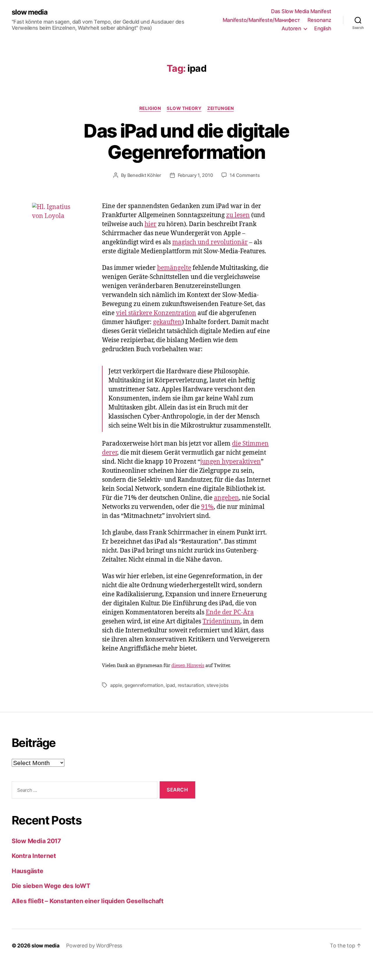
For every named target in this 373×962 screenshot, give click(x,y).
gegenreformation (143, 685)
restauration (191, 685)
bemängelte (174, 268)
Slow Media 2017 (36, 841)
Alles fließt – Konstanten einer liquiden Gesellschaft (87, 901)
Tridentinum (221, 621)
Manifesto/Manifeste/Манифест (261, 20)
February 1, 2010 (195, 175)
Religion (150, 108)
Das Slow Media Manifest (301, 11)
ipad (170, 685)
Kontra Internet (34, 855)
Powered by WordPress (94, 945)
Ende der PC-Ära (230, 612)
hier (150, 224)
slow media (29, 12)
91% (207, 507)
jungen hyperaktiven (230, 462)
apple (116, 685)
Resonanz (319, 20)
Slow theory (184, 108)
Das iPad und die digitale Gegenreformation (186, 141)
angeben (226, 498)
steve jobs (218, 685)
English (322, 28)
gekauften (167, 322)
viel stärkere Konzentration (156, 313)
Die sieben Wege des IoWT (51, 885)
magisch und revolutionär (210, 242)
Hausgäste (27, 871)
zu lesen (238, 215)
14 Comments (245, 175)
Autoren (291, 28)
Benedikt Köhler (144, 175)
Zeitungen (220, 108)
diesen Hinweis (187, 666)
